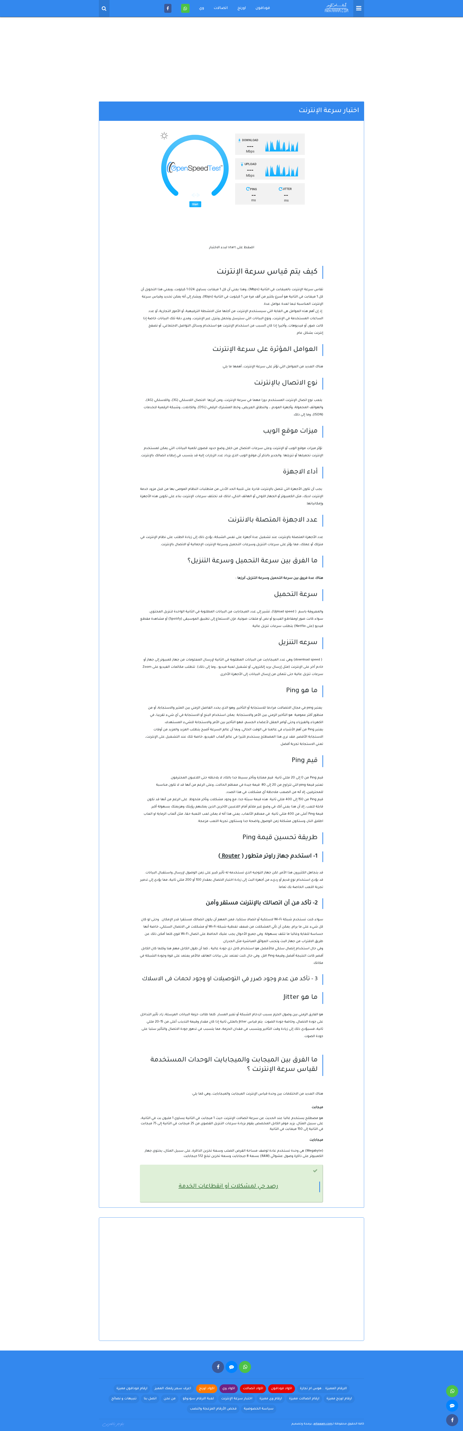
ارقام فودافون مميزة (131, 1388)
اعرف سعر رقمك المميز (173, 1388)
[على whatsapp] (245, 1367)
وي (201, 8)
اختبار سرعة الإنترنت (236, 1399)
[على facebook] (218, 1367)
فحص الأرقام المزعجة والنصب (213, 1409)
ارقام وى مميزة (270, 1399)
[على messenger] (231, 1367)
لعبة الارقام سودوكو (198, 1399)
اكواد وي (228, 1388)
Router (230, 856)
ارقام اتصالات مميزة (304, 1399)
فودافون (263, 8)
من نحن (170, 1399)
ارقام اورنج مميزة (339, 1399)
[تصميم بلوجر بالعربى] (113, 1424)
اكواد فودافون (281, 1388)
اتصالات (221, 8)
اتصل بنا (150, 1399)
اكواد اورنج (206, 1388)
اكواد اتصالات (253, 1388)
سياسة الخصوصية (258, 1409)
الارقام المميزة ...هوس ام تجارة (323, 1388)
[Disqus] (231, 1283)
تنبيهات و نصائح (123, 1399)
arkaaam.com (322, 1424)
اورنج (242, 8)
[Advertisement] (231, 60)
